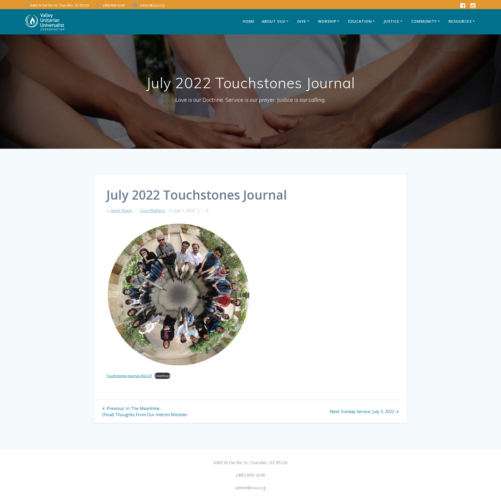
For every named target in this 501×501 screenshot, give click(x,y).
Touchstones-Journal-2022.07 (129, 375)
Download (162, 375)
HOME (249, 21)
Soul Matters (152, 210)
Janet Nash (121, 210)
